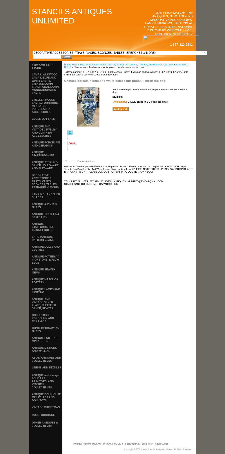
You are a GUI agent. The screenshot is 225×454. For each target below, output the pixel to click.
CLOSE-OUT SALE (43, 118)
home (77, 443)
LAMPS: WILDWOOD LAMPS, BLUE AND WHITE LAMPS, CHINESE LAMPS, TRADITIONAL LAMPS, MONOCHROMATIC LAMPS (46, 84)
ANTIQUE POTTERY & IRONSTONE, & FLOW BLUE (45, 259)
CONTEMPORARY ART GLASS (46, 330)
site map (147, 443)
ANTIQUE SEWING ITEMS (43, 271)
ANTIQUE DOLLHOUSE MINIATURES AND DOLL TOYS (46, 397)
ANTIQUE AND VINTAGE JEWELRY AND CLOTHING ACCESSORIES (44, 131)
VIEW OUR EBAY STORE (42, 66)
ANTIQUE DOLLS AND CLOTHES (46, 248)
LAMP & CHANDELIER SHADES (46, 196)
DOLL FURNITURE (43, 414)
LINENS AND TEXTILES (46, 367)
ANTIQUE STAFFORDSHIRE (43, 154)
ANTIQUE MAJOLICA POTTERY (45, 281)
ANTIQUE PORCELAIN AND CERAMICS (46, 144)
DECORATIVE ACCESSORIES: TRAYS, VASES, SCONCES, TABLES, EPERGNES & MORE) (123, 64)
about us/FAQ (92, 443)
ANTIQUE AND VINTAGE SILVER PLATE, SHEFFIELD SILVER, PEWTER (44, 304)
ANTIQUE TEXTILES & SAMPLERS (45, 216)
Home (67, 64)
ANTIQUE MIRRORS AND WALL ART (44, 349)
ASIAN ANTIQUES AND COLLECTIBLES (46, 359)
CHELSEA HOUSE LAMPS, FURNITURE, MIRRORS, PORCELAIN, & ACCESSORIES (45, 106)
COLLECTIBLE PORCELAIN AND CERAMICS (43, 318)
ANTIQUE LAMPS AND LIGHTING (46, 291)
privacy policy (113, 443)
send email (132, 443)
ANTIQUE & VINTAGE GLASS (45, 206)
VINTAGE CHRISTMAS (46, 407)
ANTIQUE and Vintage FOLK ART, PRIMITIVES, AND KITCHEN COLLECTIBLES (45, 381)
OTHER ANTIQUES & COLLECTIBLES (45, 424)
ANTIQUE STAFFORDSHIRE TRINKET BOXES (43, 227)
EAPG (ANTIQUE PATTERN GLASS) (43, 238)
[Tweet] (70, 134)
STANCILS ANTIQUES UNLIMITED (72, 16)
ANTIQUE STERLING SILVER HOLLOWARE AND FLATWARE (45, 165)
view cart (161, 443)
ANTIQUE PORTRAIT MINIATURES (45, 339)
